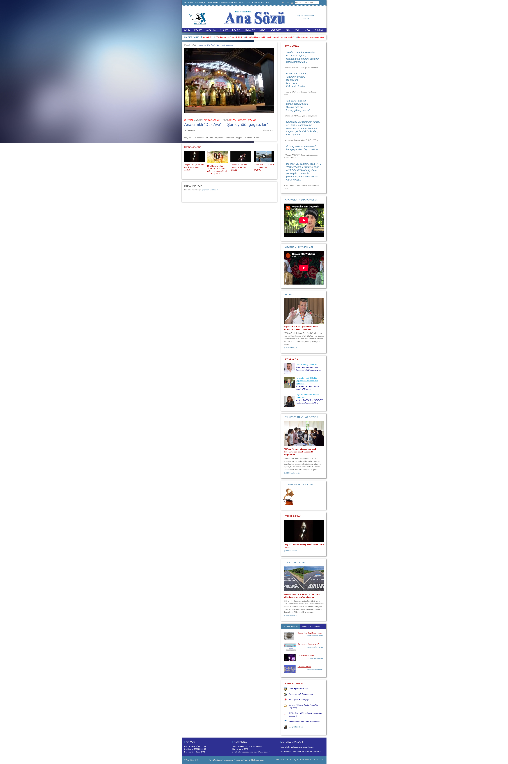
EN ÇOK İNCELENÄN (311, 626)
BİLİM (287, 30)
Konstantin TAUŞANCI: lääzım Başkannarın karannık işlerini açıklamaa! (307, 381)
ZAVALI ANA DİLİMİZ (295, 562)
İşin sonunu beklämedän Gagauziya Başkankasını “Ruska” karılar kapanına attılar (287, 37)
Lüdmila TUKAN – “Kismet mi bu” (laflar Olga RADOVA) (264, 167)
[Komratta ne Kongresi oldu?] (290, 647)
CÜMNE (187, 30)
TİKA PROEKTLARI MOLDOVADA (301, 417)
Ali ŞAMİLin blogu (296, 727)
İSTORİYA (224, 30)
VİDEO (307, 30)
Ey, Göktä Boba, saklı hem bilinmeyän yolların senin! (222, 37)
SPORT (297, 30)
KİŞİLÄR (262, 30)
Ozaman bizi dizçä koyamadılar (310, 633)
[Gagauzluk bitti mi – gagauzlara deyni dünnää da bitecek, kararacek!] (304, 311)
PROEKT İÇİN (200, 3)
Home (186, 45)
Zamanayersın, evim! (306, 655)
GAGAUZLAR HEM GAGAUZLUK (301, 200)
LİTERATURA (249, 30)
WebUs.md (217, 760)
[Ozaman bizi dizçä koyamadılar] (290, 636)
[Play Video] (194, 156)
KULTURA (236, 30)
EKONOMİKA (276, 30)
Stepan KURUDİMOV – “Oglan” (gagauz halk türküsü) (239, 167)
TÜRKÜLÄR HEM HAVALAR (299, 485)
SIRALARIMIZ (213, 3)
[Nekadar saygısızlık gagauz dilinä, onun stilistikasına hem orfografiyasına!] (304, 578)
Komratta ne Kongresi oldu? (308, 644)
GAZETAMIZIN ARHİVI (229, 3)
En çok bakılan (290, 626)
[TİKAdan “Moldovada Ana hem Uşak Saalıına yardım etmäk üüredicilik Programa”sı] (304, 433)
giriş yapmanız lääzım (210, 190)
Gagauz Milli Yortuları (299, 247)
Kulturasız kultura (304, 667)
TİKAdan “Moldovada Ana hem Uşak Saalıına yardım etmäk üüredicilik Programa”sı (300, 452)
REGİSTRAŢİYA (258, 3)
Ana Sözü (198, 120)
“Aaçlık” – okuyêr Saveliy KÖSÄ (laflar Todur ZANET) (194, 167)
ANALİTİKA (211, 30)
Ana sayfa (188, 3)
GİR (267, 3)
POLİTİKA (198, 30)
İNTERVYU (319, 30)
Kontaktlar (244, 3)
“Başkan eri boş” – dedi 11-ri (306, 365)
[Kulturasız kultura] (290, 669)
